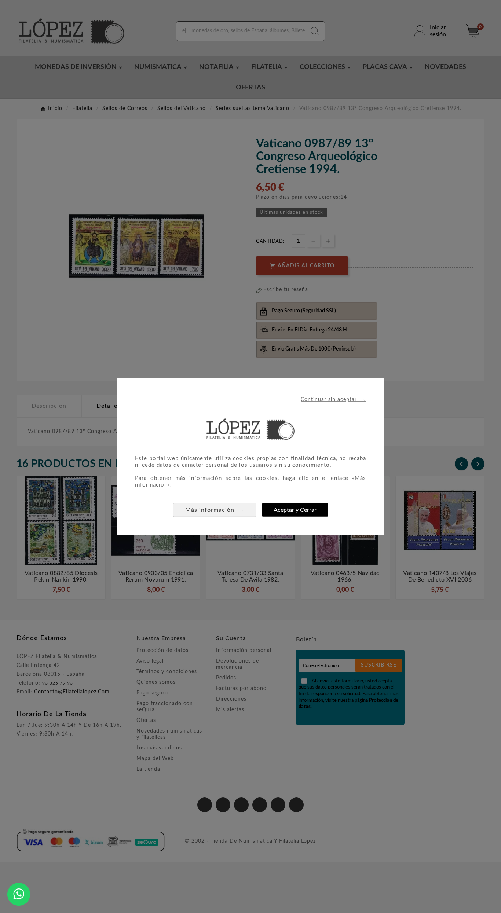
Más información (214, 509)
